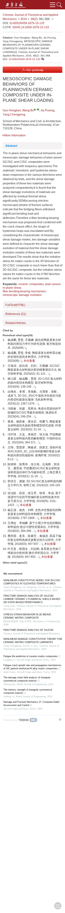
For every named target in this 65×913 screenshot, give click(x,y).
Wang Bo (28, 110)
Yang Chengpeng (14, 114)
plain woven (53, 284)
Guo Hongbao (12, 110)
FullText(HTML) (15, 304)
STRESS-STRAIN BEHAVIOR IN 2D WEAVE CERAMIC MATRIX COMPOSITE (27, 616)
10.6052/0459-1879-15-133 (26, 23)
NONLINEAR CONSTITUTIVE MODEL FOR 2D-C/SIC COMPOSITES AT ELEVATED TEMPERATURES (31, 582)
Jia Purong (47, 110)
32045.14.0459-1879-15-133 (30, 27)
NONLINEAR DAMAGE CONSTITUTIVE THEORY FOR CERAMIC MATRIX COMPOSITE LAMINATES (32, 641)
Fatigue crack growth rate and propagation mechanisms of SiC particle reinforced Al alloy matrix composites (32, 667)
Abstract (11, 145)
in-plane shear (12, 287)
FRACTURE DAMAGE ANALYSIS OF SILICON (28, 630)
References (15, 313)
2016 (23, 19)
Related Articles (15, 322)
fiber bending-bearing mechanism (24, 291)
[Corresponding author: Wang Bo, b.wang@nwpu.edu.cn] (35, 109)
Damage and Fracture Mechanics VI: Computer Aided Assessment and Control (31, 704)
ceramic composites (31, 284)
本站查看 (29, 360)
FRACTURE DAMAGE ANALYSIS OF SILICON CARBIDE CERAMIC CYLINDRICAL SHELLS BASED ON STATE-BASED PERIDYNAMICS (31, 599)
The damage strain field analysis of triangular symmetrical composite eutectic (26, 679)
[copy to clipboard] (42, 58)
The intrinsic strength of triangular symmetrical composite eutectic (27, 691)
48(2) (34, 19)
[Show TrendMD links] (60, 719)
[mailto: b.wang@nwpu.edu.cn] (38, 109)
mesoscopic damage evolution (22, 294)
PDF (34, 70)
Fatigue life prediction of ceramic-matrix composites (30, 656)
